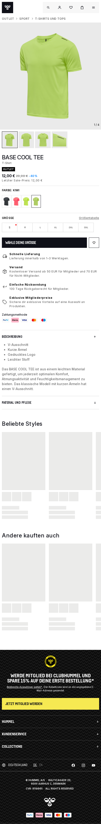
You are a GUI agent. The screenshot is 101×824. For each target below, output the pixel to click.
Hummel (8, 722)
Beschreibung (12, 336)
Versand (16, 267)
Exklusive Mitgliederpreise (30, 297)
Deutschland (18, 765)
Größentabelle (89, 218)
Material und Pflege (16, 402)
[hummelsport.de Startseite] (7, 7)
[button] (59, 7)
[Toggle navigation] (48, 7)
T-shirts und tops (50, 18)
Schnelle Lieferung (24, 254)
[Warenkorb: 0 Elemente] (82, 7)
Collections (12, 746)
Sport (24, 18)
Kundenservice (14, 734)
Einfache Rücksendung (27, 284)
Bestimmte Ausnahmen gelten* (25, 687)
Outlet (8, 18)
